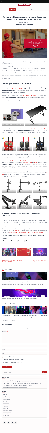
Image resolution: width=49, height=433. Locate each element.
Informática (29, 24)
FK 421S (35, 171)
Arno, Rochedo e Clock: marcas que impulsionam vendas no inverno (17, 385)
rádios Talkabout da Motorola (38, 128)
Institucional (5, 408)
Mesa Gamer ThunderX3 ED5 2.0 (29, 95)
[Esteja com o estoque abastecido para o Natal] (24, 252)
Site (3, 353)
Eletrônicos (19, 24)
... (42, 284)
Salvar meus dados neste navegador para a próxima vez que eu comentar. (19, 356)
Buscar (44, 372)
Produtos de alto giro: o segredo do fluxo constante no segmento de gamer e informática (8, 260)
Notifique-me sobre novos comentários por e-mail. (13, 359)
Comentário (5, 331)
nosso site (16, 230)
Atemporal (5, 394)
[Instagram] (15, 422)
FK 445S (36, 162)
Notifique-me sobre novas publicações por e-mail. (13, 362)
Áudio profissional (6, 396)
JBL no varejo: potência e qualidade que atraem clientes (15, 387)
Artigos (19, 9)
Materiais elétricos (7, 412)
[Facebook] (4, 422)
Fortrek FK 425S (28, 162)
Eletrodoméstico (6, 399)
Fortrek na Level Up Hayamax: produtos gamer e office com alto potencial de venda (23, 282)
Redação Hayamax (22, 22)
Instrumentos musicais (8, 410)
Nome (3, 345)
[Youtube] (8, 422)
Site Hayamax (12, 9)
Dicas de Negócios (7, 397)
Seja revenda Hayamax (7, 413)
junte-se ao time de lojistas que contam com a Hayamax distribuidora (26, 232)
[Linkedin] (12, 422)
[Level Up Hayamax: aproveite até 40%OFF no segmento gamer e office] (40, 252)
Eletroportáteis (6, 403)
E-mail (3, 349)
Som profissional (6, 415)
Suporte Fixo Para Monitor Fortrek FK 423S (16, 160)
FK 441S (41, 171)
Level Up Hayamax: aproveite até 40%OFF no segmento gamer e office (40, 260)
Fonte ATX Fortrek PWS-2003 (15, 89)
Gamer (24, 24)
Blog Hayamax (24, 9)
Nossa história (31, 9)
